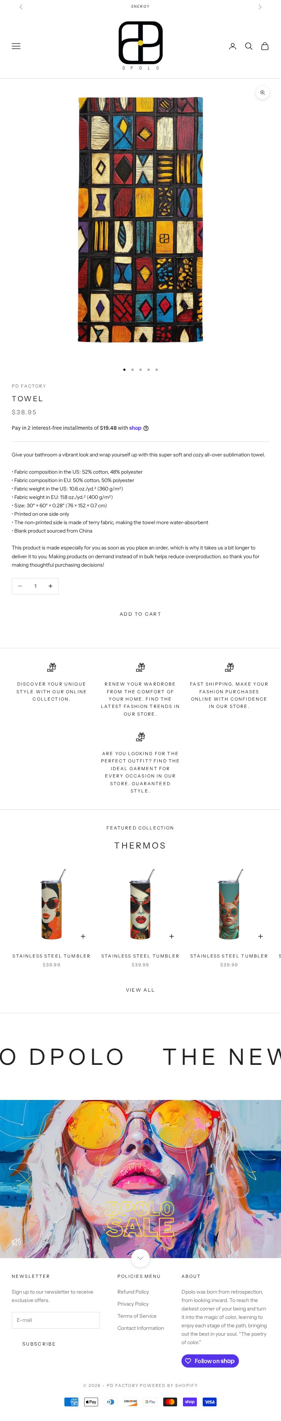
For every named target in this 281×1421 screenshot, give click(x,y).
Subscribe (39, 1344)
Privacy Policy (133, 1304)
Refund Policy (133, 1291)
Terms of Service (137, 1316)
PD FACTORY (29, 386)
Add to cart (140, 614)
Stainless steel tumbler (51, 956)
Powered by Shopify (169, 1385)
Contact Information (140, 1328)
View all (141, 990)
